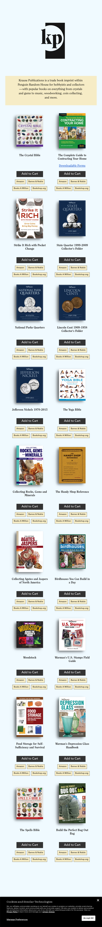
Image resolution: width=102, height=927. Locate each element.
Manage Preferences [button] (17, 920)
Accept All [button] (88, 918)
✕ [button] (98, 900)
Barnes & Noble (35, 182)
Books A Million (21, 188)
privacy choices (48, 912)
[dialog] (51, 912)
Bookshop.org (39, 188)
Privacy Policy (12, 912)
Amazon (20, 182)
